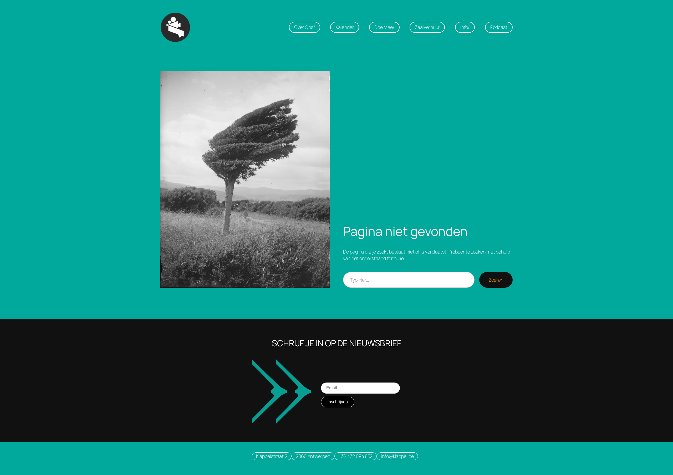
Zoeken (496, 280)
